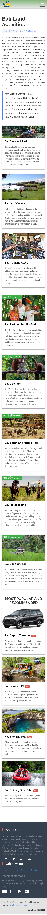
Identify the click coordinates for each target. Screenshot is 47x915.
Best (27, 686)
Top (29, 737)
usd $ (11, 297)
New (33, 636)
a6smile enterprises (20, 904)
